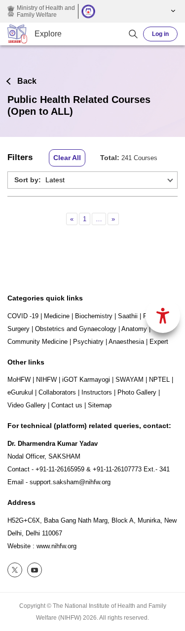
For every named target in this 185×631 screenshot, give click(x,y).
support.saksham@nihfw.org (70, 482)
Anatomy (134, 328)
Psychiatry (88, 341)
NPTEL (159, 379)
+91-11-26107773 (117, 469)
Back (27, 81)
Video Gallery (26, 405)
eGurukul (20, 392)
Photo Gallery (136, 392)
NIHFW (46, 379)
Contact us (66, 405)
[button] (172, 11)
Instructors (96, 392)
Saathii (128, 316)
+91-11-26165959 (60, 469)
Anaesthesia (126, 341)
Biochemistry (93, 316)
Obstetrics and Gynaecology (75, 328)
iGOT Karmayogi (86, 379)
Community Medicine (37, 341)
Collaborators (57, 392)
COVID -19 (22, 316)
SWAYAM (129, 379)
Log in (160, 34)
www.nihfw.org (56, 546)
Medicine (57, 316)
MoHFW (19, 379)
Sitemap (99, 405)
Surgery (18, 328)
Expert (158, 341)
